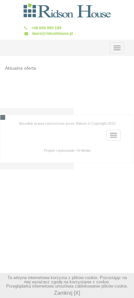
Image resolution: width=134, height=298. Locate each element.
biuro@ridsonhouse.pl (52, 33)
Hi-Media (83, 150)
